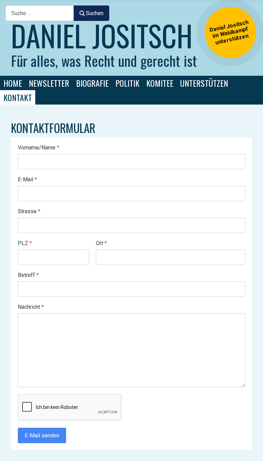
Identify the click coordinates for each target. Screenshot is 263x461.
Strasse (29, 211)
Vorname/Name (38, 147)
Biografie (92, 83)
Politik (127, 83)
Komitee (159, 83)
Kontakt (17, 97)
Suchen (94, 13)
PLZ (25, 243)
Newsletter (49, 83)
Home (12, 83)
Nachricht (31, 307)
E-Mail (27, 179)
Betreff (28, 275)
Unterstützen (204, 83)
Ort (101, 243)
